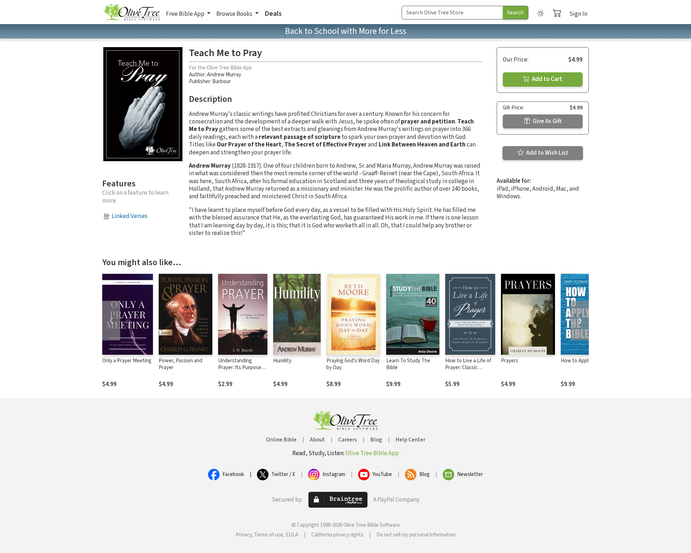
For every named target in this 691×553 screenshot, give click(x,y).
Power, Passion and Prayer (180, 364)
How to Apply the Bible (587, 360)
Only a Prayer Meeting (127, 360)
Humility (282, 360)
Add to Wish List (546, 153)
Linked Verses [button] (130, 216)
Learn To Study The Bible (408, 364)
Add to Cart (546, 79)
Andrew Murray (224, 74)
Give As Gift (547, 121)
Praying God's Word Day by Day (353, 364)
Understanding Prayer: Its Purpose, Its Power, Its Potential (240, 371)
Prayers (509, 360)
